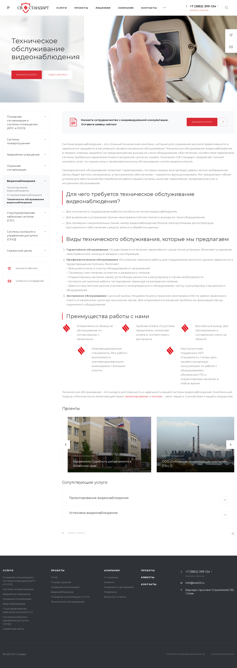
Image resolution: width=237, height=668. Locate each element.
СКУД (54, 577)
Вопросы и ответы (115, 596)
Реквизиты (110, 592)
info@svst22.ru (194, 582)
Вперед (230, 444)
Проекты (58, 570)
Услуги (8, 570)
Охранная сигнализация (16, 167)
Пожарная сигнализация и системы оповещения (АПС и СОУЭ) (22, 122)
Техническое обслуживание (67, 601)
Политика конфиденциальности (185, 654)
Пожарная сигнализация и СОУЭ (70, 596)
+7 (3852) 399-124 (203, 6)
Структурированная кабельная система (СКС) (21, 216)
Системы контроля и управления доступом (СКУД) (22, 235)
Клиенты (109, 582)
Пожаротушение (61, 582)
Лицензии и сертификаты (119, 587)
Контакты (148, 584)
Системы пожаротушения (18, 141)
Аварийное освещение (23, 154)
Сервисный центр (19, 250)
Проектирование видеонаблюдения (99, 498)
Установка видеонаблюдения (24, 195)
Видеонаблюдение (21, 181)
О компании (111, 577)
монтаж (156, 396)
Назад (65, 444)
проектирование (136, 396)
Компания (112, 570)
